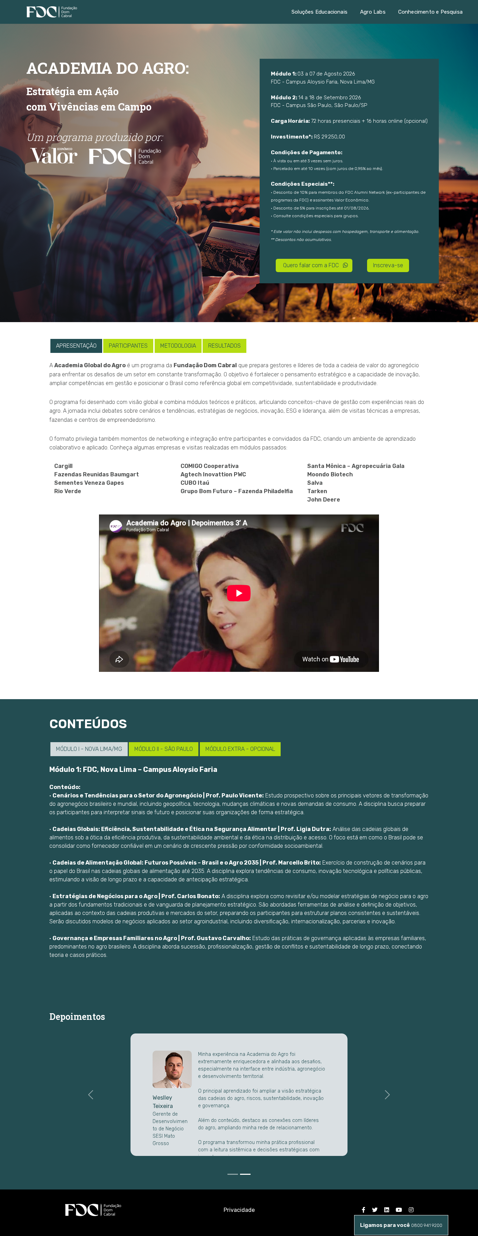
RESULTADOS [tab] (224, 345)
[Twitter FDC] (375, 1210)
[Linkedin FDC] (386, 1210)
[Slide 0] (232, 1174)
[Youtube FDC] (399, 1210)
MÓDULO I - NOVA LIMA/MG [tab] (89, 749)
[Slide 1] (245, 1174)
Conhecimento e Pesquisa (430, 12)
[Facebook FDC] (363, 1210)
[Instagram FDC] (411, 1210)
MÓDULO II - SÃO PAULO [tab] (163, 749)
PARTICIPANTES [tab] (128, 345)
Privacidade (239, 1210)
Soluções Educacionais (319, 12)
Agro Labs (373, 12)
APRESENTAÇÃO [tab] (76, 345)
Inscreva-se (388, 265)
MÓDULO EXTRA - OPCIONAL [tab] (240, 749)
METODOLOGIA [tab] (178, 345)
